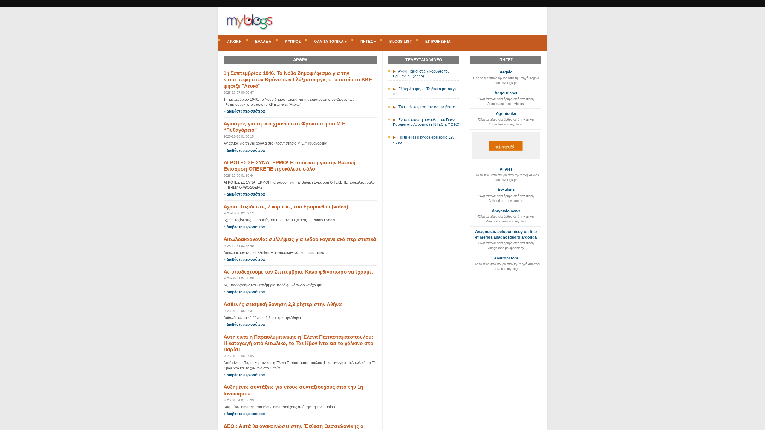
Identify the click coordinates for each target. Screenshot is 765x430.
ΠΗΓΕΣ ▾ (368, 41)
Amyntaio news (506, 211)
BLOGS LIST (400, 41)
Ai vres (506, 169)
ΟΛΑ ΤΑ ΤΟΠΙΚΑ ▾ (330, 41)
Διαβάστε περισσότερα (246, 111)
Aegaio (506, 72)
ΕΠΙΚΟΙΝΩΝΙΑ (438, 41)
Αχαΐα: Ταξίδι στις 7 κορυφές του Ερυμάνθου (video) (286, 207)
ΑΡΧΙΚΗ (234, 41)
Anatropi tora (506, 258)
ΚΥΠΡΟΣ (293, 41)
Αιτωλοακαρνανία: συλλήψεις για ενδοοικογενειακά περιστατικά (300, 239)
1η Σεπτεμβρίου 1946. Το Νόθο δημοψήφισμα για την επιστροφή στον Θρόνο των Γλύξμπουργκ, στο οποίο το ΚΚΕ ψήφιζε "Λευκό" (298, 79)
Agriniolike (506, 113)
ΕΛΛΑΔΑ (263, 41)
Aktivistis (506, 190)
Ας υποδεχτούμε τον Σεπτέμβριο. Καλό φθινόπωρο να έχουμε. (298, 272)
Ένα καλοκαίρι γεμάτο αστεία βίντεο (426, 107)
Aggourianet (506, 93)
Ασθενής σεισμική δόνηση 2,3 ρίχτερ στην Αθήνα (283, 304)
